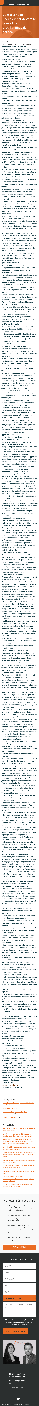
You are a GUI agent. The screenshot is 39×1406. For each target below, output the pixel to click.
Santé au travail (8, 1121)
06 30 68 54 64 (17, 1387)
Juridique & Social (9, 1108)
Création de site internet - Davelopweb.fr (18, 1404)
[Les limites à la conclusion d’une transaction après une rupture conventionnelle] (3, 1215)
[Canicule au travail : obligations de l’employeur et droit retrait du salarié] (3, 1237)
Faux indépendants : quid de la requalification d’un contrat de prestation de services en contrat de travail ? (19, 1155)
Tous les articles (19, 1247)
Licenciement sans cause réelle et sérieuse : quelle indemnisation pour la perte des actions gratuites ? (18, 1179)
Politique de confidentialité (15, 1322)
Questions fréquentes (10, 1117)
